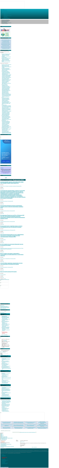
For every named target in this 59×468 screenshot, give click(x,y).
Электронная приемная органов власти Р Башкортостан (6, 425)
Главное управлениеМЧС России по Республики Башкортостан (42, 422)
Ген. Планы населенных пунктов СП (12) (5, 374)
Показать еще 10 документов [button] (4, 63)
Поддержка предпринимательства (6, 22)
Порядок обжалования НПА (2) (6, 392)
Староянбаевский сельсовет (6, 48)
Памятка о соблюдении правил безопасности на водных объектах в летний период (6, 59)
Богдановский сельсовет (5, 41)
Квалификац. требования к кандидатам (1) (5, 403)
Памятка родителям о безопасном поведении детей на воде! (6, 65)
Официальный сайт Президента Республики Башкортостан (18, 427)
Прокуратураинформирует (4, 455)
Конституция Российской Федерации (8, 271)
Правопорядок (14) (4, 376)
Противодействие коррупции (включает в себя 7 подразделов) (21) (6, 368)
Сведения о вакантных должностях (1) (5, 409)
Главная (3, 454)
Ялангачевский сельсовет (5, 45)
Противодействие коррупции (6, 20)
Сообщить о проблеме (6, 161)
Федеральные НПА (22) (5, 366)
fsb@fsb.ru (5, 340)
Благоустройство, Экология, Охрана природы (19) (6, 382)
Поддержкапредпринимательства (5, 462)
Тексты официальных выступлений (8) (5, 365)
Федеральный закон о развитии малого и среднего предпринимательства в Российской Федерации (11, 226)
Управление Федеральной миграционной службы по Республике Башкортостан (42, 425)
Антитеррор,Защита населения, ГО (5, 459)
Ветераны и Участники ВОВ (7, 15)
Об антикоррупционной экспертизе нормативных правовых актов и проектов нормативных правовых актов (11, 206)
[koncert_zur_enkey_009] (3, 436)
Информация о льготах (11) (5, 388)
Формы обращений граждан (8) (6, 396)
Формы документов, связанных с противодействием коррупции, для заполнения (6, 323)
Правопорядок (8, 258)
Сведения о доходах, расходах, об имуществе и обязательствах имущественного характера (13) (6, 401)
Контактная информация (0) (6, 389)
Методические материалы (3, 201)
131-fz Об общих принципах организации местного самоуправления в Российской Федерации (11, 264)
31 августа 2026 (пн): (3, 443)
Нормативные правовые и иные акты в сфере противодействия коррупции (10, 248)
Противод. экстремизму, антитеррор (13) (5, 380)
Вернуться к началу (4, 463)
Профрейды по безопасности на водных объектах (6, 57)
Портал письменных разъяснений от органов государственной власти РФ (18, 425)
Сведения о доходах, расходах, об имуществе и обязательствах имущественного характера (5, 325)
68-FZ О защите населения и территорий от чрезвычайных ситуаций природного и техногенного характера (11, 254)
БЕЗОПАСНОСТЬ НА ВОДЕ (6, 61)
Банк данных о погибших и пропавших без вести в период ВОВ (30, 425)
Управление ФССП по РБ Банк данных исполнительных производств (42, 427)
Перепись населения (5, 23)
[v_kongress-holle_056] (3, 439)
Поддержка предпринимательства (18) (5, 394)
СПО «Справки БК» (5, 334)
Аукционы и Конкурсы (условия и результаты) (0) (5, 411)
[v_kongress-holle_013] (3, 438)
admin (3, 188)
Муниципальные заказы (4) (5, 405)
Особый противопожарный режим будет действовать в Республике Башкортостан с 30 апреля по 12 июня (6, 69)
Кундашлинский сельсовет (5, 42)
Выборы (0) (3, 373)
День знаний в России (3, 445)
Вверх (21, 446)
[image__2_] (2, 435)
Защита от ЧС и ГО (3, 258)
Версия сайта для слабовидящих (4, 279)
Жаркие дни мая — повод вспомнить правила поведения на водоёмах (6, 67)
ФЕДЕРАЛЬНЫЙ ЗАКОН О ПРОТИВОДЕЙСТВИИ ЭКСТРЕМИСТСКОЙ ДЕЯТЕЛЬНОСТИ (11, 182)
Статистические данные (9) (5, 395)
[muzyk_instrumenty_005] (3, 437)
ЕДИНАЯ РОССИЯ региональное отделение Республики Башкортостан (18, 422)
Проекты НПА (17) (4, 363)
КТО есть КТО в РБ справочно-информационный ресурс (6, 422)
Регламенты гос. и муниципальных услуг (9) (5, 408)
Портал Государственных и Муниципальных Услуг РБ (6, 427)
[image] (1, 433)
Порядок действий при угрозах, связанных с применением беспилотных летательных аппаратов (6, 55)
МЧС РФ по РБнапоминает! (4, 461)
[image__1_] (2, 434)
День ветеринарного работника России (5, 444)
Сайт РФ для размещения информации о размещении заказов (30, 427)
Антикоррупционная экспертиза (4, 210)
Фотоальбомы (5, 16)
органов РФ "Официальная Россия (31, 422)
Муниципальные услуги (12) (6, 404)
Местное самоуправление (3, 267)
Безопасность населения (5, 21)
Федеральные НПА (10, 201)
